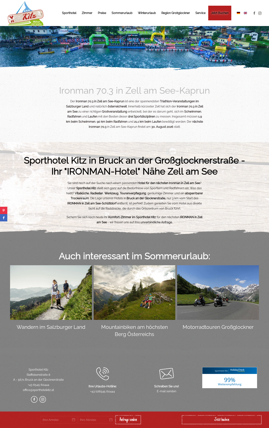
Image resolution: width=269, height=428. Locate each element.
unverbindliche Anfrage (156, 222)
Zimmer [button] (87, 13)
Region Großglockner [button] (175, 13)
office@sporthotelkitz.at (38, 390)
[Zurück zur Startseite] (25, 13)
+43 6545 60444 (38, 385)
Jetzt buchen (221, 419)
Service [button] (200, 13)
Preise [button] (102, 13)
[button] (3, 210)
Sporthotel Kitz (221, 370)
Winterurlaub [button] (147, 13)
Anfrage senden (128, 419)
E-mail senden (166, 391)
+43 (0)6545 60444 (102, 391)
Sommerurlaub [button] (122, 13)
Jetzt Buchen (220, 13)
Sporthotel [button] (69, 13)
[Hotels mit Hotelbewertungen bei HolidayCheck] (236, 371)
